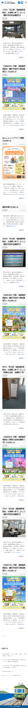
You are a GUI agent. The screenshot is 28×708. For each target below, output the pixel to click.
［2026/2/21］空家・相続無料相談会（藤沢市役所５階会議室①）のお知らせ (13, 69)
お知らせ (5, 18)
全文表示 (17, 53)
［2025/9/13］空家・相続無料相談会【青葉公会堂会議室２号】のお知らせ (13, 439)
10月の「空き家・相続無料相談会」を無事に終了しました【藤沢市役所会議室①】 (13, 241)
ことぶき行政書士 (16, 706)
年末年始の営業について (9, 671)
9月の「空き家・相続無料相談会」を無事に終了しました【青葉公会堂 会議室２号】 (13, 369)
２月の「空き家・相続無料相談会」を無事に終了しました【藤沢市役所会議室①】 (13, 12)
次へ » (4, 636)
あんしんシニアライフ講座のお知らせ (12, 675)
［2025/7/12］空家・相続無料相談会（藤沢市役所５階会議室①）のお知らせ (13, 567)
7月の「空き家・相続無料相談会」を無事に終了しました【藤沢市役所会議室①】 (13, 511)
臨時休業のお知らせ (10, 207)
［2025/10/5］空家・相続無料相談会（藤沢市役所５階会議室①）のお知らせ (13, 297)
